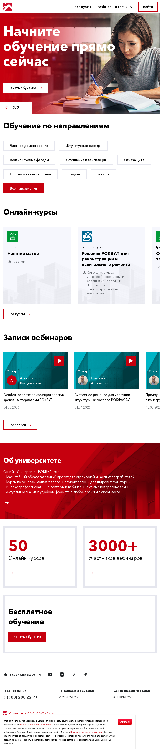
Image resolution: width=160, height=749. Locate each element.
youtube (50, 674)
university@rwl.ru (69, 697)
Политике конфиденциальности (35, 724)
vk (61, 674)
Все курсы (83, 7)
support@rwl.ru (123, 697)
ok (73, 674)
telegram (85, 674)
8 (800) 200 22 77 (20, 697)
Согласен (124, 722)
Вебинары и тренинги (115, 7)
